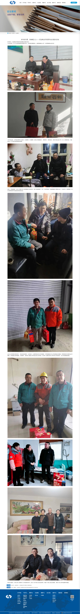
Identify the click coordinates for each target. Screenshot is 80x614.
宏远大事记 (19, 601)
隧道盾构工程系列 (25, 604)
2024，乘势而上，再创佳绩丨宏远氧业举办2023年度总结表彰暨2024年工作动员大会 (24, 587)
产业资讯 (30, 598)
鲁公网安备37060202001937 (67, 612)
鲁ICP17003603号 (35, 612)
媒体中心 (30, 596)
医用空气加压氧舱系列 (25, 596)
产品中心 (29, 2)
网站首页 (10, 33)
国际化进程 (54, 600)
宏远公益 (36, 595)
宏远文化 (18, 596)
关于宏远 (24, 2)
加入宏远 (49, 2)
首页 (20, 2)
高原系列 (24, 600)
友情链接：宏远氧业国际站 (56, 612)
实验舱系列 (25, 602)
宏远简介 (18, 595)
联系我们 (64, 2)
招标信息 (59, 2)
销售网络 (54, 595)
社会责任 (39, 2)
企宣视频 (42, 595)
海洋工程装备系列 (25, 598)
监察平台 (54, 601)
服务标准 (54, 596)
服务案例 (54, 598)
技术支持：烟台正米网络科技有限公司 (45, 612)
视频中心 (44, 2)
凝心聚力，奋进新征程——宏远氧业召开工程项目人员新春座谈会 (21, 585)
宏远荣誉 (18, 600)
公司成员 (18, 598)
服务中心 (54, 2)
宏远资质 (18, 603)
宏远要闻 (17, 33)
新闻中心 (34, 2)
